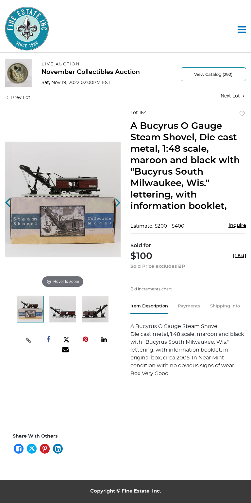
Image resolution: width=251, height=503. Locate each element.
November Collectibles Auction (91, 72)
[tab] (149, 309)
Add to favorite (242, 114)
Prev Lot (20, 97)
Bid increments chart (151, 289)
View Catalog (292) (213, 75)
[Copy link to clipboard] (28, 340)
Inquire (237, 225)
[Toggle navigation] (242, 29)
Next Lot (231, 96)
